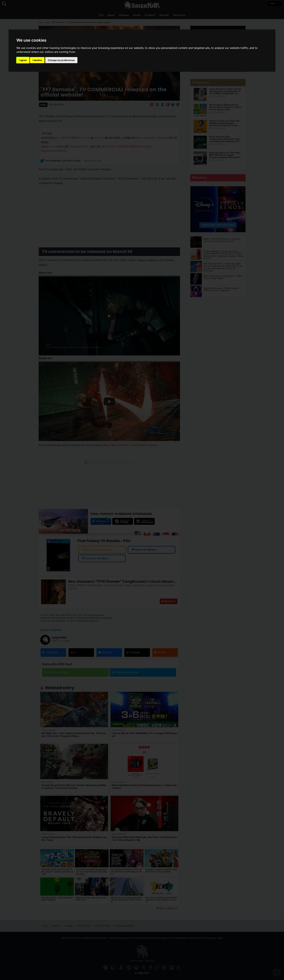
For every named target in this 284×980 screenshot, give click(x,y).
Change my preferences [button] (61, 60)
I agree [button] (23, 60)
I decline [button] (37, 60)
